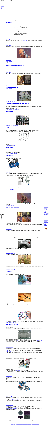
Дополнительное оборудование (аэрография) (13, 355)
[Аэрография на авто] (24, 247)
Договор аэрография (9, 22)
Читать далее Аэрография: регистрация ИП (10, 109)
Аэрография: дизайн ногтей (10, 307)
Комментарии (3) (13, 101)
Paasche (2, 217)
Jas (1, 216)
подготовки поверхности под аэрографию (11, 408)
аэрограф (38, 340)
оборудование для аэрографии (8, 351)
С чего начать (8, 288)
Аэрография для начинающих (24, 424)
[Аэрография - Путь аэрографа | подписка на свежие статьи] (46, 229)
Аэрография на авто (9, 234)
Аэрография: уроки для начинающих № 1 (12, 207)
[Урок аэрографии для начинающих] (24, 84)
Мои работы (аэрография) (10, 189)
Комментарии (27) (16, 125)
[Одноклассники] (2, 213)
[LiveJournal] (3, 213)
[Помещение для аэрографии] (24, 338)
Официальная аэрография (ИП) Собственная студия (11, 104)
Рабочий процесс (10, 396)
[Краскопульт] (24, 185)
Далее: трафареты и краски (8, 101)
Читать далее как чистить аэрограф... (9, 153)
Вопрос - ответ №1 (8, 60)
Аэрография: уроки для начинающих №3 (12, 87)
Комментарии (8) (17, 109)
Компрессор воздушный (9, 155)
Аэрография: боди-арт (9, 271)
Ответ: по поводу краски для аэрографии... (10, 63)
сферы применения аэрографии (15, 399)
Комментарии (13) (13, 145)
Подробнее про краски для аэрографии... (10, 125)
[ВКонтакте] (1, 213)
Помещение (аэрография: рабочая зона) (12, 324)
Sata (1, 218)
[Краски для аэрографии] (22, 124)
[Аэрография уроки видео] (24, 57)
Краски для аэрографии (9, 111)
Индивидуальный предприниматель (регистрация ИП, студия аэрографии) (17, 103)
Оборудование (10, 156)
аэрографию (7, 350)
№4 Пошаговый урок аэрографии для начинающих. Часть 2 (15, 65)
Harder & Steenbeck (3, 219)
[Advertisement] (24, 15)
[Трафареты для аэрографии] (24, 100)
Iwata (1, 215)
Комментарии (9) (14, 322)
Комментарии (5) (16, 63)
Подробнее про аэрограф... (8, 145)
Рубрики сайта (7, 39)
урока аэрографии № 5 (25, 40)
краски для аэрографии (16, 407)
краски (17, 340)
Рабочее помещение (11, 325)
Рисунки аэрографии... (8, 205)
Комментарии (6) (20, 187)
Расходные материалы (11, 112)
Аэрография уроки (29, 424)
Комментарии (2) (11, 286)
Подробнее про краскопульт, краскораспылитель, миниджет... (12, 187)
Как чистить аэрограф (9, 147)
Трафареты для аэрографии (18, 424)
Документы (17, 104)
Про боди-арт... (7, 286)
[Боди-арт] (24, 284)
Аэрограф (7, 127)
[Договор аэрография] (20, 35)
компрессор (41, 340)
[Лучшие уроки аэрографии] (24, 216)
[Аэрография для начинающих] (24, 202)
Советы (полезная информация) (12, 253)
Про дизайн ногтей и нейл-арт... (9, 322)
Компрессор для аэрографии (34, 424)
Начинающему (10, 39)
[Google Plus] (4, 213)
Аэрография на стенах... (8, 269)
